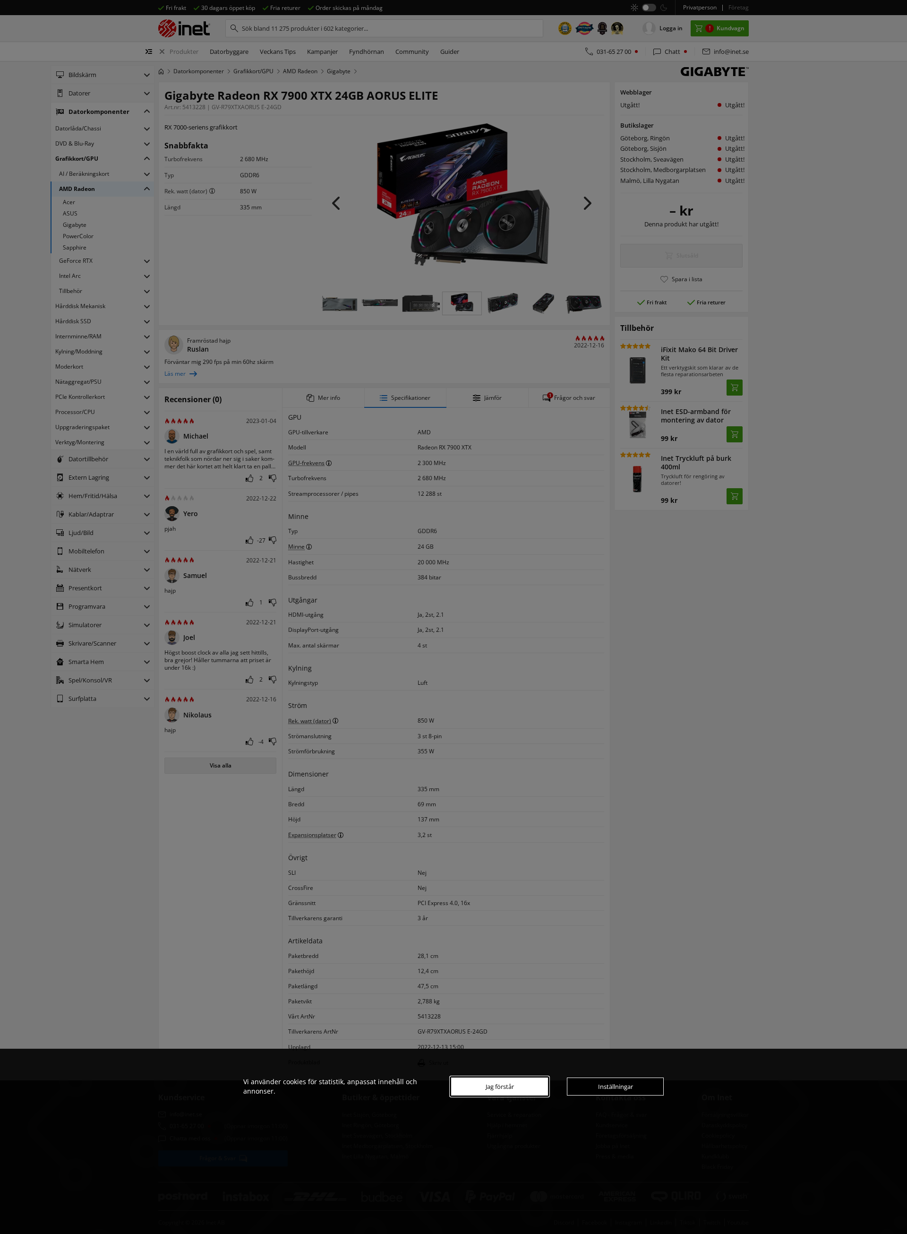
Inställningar (615, 1086)
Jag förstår (500, 1086)
